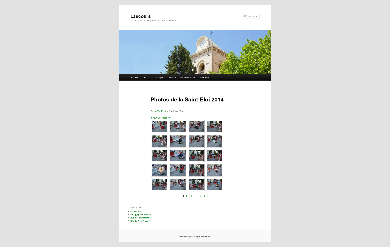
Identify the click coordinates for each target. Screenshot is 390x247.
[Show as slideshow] (161, 117)
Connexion (135, 211)
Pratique (159, 77)
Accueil (134, 77)
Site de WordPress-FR (140, 220)
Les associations (187, 77)
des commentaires (141, 217)
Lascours (140, 16)
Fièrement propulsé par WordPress (195, 236)
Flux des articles (140, 214)
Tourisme (172, 77)
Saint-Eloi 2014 (158, 111)
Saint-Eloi (204, 77)
